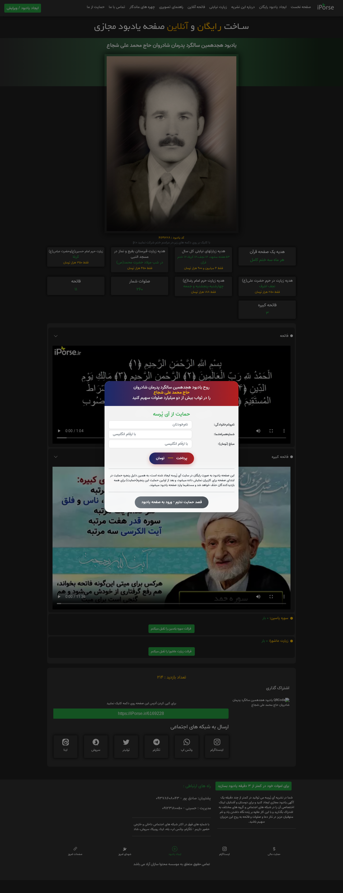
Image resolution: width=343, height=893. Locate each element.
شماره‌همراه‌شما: (224, 433)
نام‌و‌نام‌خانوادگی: (224, 424)
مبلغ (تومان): (226, 443)
